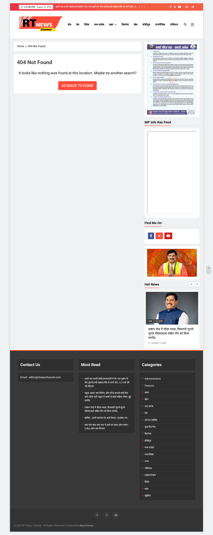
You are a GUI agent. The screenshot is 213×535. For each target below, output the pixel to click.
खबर (147, 392)
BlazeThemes (86, 525)
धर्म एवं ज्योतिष (151, 420)
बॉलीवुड (146, 24)
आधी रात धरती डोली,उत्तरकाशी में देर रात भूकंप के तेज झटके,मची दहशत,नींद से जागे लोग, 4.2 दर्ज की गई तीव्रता (107, 382)
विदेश (86, 24)
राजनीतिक (160, 24)
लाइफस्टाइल (150, 475)
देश (77, 24)
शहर (111, 24)
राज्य (147, 461)
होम (69, 24)
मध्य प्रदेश (99, 24)
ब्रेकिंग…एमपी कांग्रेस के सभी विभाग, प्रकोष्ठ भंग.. (107, 417)
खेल (136, 24)
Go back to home (77, 86)
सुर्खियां (148, 495)
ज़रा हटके (152, 321)
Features (149, 385)
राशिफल (174, 24)
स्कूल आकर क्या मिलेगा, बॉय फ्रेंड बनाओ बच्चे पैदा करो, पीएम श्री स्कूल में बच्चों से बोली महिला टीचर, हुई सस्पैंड (97, 6)
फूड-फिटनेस (150, 426)
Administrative (153, 378)
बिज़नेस (125, 24)
